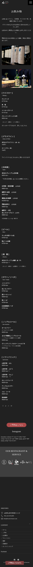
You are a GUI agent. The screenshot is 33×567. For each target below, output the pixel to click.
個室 (4, 541)
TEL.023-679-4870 (9, 516)
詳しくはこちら (22, 125)
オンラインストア (8, 546)
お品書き (5, 535)
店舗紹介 (5, 543)
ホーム (5, 530)
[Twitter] (6, 406)
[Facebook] (3, 406)
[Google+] (9, 406)
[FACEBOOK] (18, 559)
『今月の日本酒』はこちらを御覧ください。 (16, 179)
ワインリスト (6, 538)
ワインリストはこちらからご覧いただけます (16, 157)
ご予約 (4, 532)
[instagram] (14, 559)
